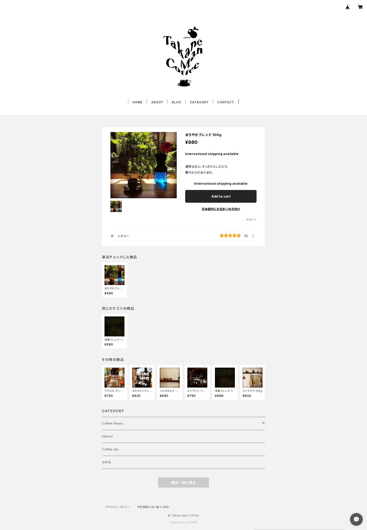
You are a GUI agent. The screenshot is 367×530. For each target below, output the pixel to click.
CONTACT (225, 102)
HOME (138, 102)
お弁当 (106, 462)
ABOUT (157, 102)
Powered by (179, 522)
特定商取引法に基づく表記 (153, 507)
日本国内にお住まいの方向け (221, 209)
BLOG (176, 102)
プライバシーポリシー (117, 507)
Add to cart (221, 196)
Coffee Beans (112, 423)
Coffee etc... (111, 449)
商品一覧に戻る (183, 483)
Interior (107, 436)
